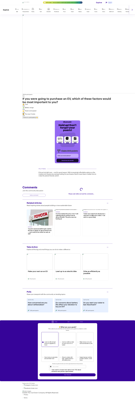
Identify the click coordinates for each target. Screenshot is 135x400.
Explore (99, 2)
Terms (25, 398)
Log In (110, 2)
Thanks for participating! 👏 (30, 117)
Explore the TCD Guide (28, 383)
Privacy (26, 394)
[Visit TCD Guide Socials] (31, 385)
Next (132, 9)
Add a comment (34, 195)
